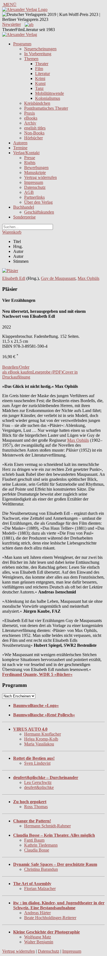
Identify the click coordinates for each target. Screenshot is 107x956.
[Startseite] (19, 34)
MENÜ (9, 4)
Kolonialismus (47, 98)
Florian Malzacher (40, 888)
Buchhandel (23, 207)
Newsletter (11, 24)
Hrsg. (18, 246)
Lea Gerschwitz (38, 782)
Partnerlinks (34, 197)
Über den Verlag (38, 202)
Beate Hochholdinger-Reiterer (50, 917)
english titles (35, 128)
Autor (18, 251)
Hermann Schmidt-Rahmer (47, 826)
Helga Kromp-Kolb (41, 739)
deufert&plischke (39, 787)
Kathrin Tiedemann (41, 845)
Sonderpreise (24, 217)
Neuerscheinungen (40, 48)
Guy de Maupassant (58, 278)
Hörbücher (33, 138)
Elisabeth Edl (13, 278)
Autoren (20, 142)
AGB (29, 192)
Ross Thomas (36, 806)
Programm (22, 44)
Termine (20, 147)
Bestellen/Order (15, 367)
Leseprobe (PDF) (47, 372)
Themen (31, 58)
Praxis (29, 113)
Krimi (40, 78)
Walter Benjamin (38, 942)
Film (39, 68)
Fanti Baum (34, 840)
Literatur (42, 73)
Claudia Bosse (36, 850)
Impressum (33, 182)
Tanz (39, 88)
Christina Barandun (41, 869)
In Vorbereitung (37, 53)
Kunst (40, 83)
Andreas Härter (37, 912)
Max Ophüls (88, 278)
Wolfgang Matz (37, 937)
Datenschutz (35, 187)
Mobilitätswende (49, 93)
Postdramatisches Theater (46, 108)
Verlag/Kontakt (26, 152)
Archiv (30, 123)
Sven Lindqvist (37, 763)
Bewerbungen (36, 167)
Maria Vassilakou (39, 744)
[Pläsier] (10, 270)
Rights (29, 162)
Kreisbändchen (37, 103)
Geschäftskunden (39, 212)
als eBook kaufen (17, 372)
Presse (29, 157)
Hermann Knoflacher (42, 734)
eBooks (30, 118)
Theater (41, 63)
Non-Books (34, 133)
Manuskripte (35, 172)
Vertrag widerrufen (40, 177)
